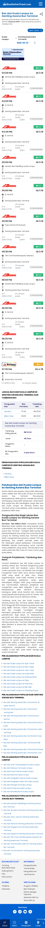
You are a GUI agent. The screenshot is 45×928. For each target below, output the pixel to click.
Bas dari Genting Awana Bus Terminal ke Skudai (23, 749)
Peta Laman (7, 877)
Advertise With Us (31, 897)
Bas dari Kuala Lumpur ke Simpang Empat (21, 690)
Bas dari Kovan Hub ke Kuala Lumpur (19, 771)
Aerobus (7, 411)
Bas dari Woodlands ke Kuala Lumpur (19, 791)
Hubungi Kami (7, 871)
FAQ (3, 874)
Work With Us (29, 900)
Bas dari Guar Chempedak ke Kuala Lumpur (22, 764)
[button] (13, 54)
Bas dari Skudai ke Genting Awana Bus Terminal (23, 834)
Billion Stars (9, 416)
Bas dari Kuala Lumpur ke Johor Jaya (19, 670)
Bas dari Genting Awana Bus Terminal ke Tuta (23, 753)
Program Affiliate (31, 886)
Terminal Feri (29, 874)
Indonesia (6, 889)
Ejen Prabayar (29, 889)
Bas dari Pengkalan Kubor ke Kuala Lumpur (21, 781)
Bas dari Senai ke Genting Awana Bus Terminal (23, 823)
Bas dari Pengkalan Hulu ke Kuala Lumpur (21, 778)
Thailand (5, 886)
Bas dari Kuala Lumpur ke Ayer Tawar (19, 663)
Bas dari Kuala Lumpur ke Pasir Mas (18, 683)
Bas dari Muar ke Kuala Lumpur (16, 775)
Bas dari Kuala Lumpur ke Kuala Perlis (19, 673)
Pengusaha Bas (30, 865)
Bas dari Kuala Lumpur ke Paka (16, 680)
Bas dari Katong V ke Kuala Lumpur (18, 768)
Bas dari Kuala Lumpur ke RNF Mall (17, 687)
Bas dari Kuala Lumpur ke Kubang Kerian (20, 677)
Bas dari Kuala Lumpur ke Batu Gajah (19, 667)
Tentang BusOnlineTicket (8, 866)
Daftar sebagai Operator (30, 893)
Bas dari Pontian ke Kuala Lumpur (17, 788)
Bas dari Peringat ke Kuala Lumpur (18, 785)
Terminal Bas (29, 868)
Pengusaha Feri (30, 871)
